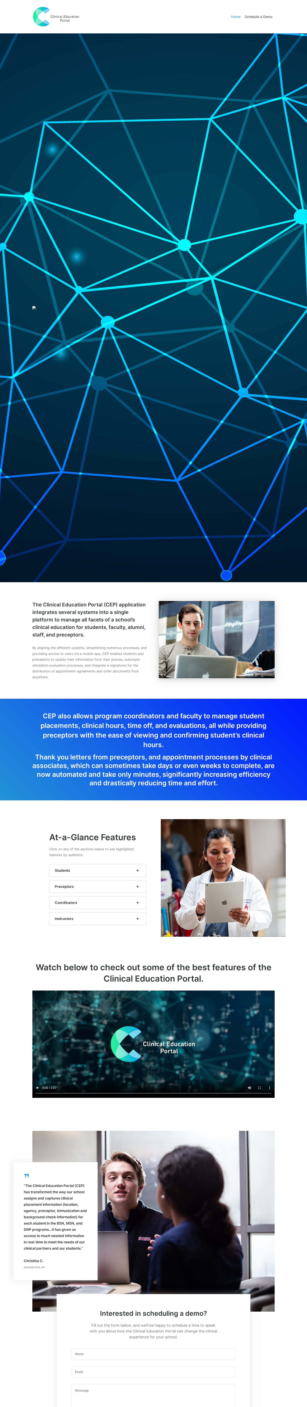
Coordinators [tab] (66, 903)
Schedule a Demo (259, 17)
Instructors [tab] (64, 919)
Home (236, 17)
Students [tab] (62, 870)
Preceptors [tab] (64, 886)
